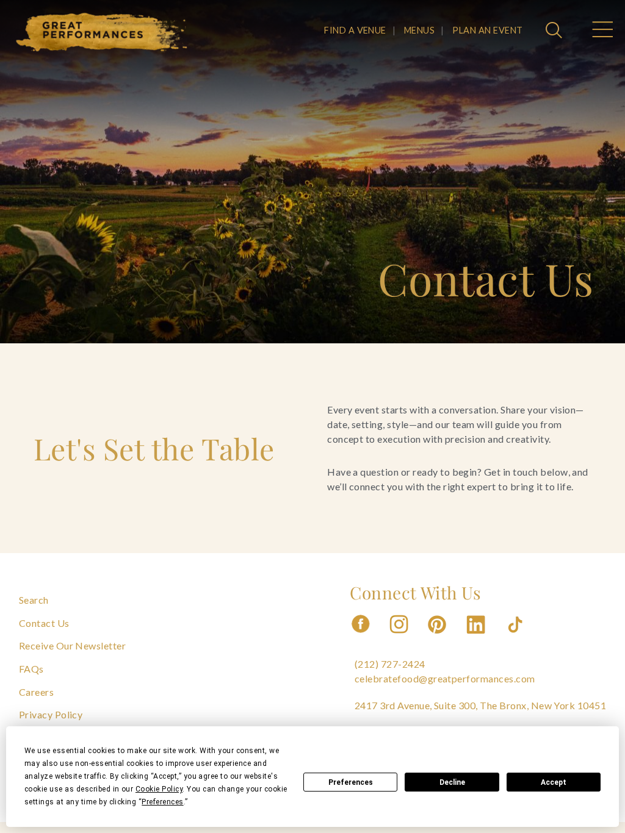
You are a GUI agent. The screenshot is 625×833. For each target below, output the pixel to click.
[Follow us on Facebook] (360, 637)
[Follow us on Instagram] (400, 637)
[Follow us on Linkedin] (477, 637)
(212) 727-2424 (390, 664)
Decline (452, 782)
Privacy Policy (51, 714)
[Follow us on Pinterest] (438, 637)
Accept (553, 782)
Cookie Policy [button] (158, 789)
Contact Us (44, 623)
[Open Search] (555, 31)
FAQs (31, 668)
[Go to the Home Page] (102, 32)
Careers (36, 692)
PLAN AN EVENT (487, 30)
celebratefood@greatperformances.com (445, 678)
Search (34, 600)
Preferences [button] (162, 802)
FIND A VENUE (355, 30)
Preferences (350, 782)
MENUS (419, 30)
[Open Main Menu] (602, 31)
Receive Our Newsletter (72, 645)
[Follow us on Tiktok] (516, 637)
